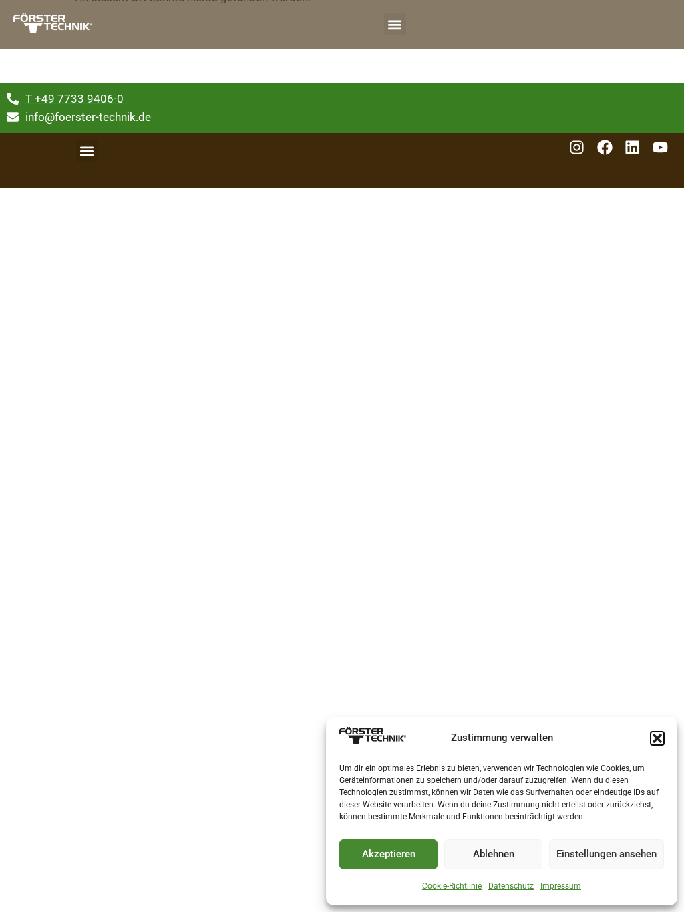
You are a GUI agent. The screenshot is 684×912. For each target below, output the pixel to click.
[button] (657, 738)
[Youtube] (665, 152)
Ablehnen (493, 854)
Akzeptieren (388, 854)
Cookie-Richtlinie (452, 886)
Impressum (560, 886)
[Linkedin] (637, 152)
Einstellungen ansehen (606, 854)
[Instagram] (581, 152)
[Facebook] (609, 152)
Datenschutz (511, 886)
